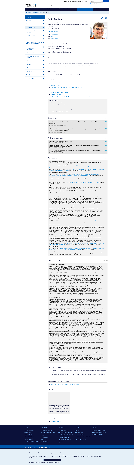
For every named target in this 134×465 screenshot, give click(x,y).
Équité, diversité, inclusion (64, 443)
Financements (45, 441)
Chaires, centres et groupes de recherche (48, 433)
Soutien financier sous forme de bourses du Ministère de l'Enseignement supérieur (66, 436)
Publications (44, 439)
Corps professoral (38, 12)
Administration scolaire (56, 83)
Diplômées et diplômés (98, 434)
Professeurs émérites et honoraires (32, 31)
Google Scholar (54, 38)
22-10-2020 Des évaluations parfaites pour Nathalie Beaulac (65, 384)
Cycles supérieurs (29, 434)
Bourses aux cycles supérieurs (65, 432)
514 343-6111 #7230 (53, 31)
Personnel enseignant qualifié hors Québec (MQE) (32, 442)
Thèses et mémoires (46, 435)
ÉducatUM (61, 441)
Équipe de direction (31, 24)
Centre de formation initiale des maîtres (33, 57)
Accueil (27, 12)
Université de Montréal (30, 4)
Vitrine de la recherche (56, 421)
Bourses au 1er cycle (63, 430)
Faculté (31, 12)
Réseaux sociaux (30, 78)
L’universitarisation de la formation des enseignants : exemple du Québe (73, 166)
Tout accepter (56, 460)
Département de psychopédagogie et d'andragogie (31, 48)
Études (26, 427)
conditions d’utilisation (54, 462)
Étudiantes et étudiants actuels (99, 432)
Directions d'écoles (55, 85)
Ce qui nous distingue (29, 430)
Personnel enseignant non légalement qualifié (30, 438)
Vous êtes (95, 427)
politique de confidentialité (39, 462)
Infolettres (28, 68)
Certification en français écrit (65, 439)
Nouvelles (28, 64)
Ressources (62, 427)
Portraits (28, 74)
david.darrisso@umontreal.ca (55, 30)
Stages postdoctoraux (29, 436)
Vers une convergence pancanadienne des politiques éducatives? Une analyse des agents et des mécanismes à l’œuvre (76, 244)
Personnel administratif (31, 39)
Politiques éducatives (56, 94)
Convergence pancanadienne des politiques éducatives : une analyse (83, 182)
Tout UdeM (97, 3)
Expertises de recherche (47, 430)
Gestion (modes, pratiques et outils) (59, 92)
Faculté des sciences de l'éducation (48, 6)
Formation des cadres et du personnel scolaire (62, 90)
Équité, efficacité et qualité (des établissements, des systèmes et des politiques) (70, 96)
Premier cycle (28, 432)
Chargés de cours (30, 35)
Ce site (92, 3)
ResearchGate (54, 34)
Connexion (85, 1)
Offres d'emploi (30, 61)
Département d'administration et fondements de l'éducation (34, 43)
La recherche (45, 437)
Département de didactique (33, 53)
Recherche (44, 427)
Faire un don (29, 71)
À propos (28, 20)
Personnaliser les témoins (36, 460)
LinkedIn (53, 36)
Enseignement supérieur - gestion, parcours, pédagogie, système (66, 87)
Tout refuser (48, 460)
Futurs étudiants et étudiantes (99, 430)
